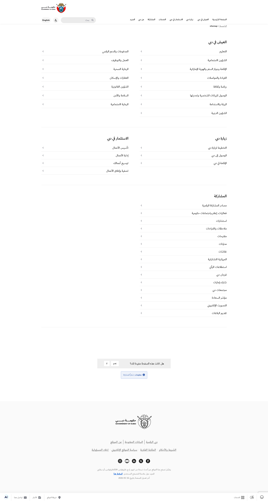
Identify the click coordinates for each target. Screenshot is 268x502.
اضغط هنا (118, 474)
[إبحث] (92, 20)
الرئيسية (223, 26)
